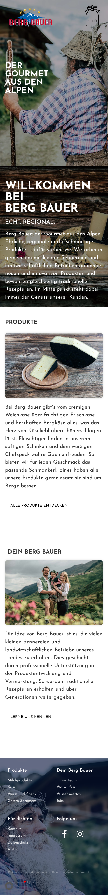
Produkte (21, 322)
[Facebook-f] (64, 834)
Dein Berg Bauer (35, 552)
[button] (9, 886)
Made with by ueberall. (25, 882)
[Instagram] (80, 834)
